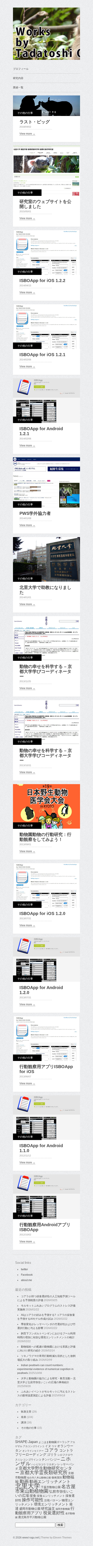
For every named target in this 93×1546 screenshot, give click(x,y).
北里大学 (27, 1485)
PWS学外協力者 (35, 513)
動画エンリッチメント (50, 1481)
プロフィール (21, 68)
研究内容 (18, 78)
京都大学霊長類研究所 (43, 1472)
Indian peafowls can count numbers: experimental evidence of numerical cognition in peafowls (45, 1369)
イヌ (48, 1446)
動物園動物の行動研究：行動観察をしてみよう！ (45, 837)
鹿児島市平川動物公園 (32, 1517)
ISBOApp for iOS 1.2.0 (42, 913)
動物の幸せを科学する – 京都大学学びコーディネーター (45, 671)
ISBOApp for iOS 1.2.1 (42, 354)
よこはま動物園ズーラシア (54, 1442)
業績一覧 (18, 87)
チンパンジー (51, 1459)
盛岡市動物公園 (29, 1508)
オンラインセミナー (33, 1450)
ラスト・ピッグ (34, 121)
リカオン (51, 1464)
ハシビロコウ (38, 1464)
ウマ (54, 1446)
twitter (24, 1269)
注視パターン (52, 1500)
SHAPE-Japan (26, 1442)
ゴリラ (52, 1454)
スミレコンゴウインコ (28, 1459)
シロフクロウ (65, 1454)
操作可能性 (32, 1499)
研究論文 (48, 1508)
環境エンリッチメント (51, 1504)
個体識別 (56, 1477)
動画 (24, 1481)
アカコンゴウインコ (33, 1446)
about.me (26, 1280)
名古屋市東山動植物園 (45, 1489)
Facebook (27, 1274)
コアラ (51, 1450)
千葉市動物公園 (51, 1487)
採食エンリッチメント (51, 1495)
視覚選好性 (54, 1512)
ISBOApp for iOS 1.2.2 (42, 280)
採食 (33, 1495)
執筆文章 (26, 1411)
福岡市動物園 (63, 1509)
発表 (23, 1417)
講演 (23, 1422)
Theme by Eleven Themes (56, 1537)
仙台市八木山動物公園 (39, 1477)
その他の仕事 (25, 112)
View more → (27, 133)
